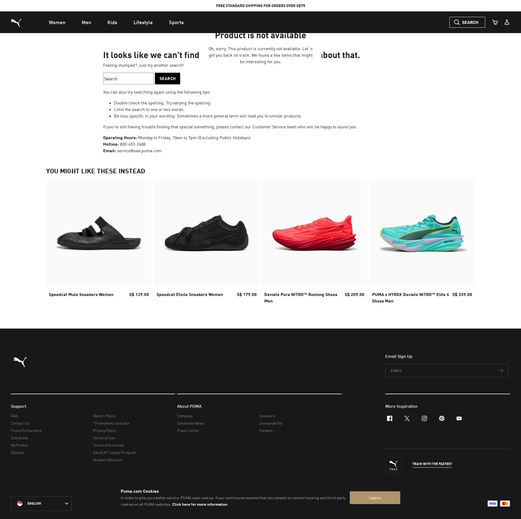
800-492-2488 (132, 144)
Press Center (188, 430)
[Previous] (54, 243)
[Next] (466, 243)
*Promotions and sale (111, 423)
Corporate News (190, 423)
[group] (99, 243)
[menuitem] (57, 22)
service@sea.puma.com (139, 150)
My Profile (19, 445)
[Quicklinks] (507, 22)
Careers (266, 430)
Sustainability (270, 423)
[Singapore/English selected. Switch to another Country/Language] (41, 503)
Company (185, 415)
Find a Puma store (26, 430)
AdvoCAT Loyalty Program (114, 452)
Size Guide (19, 437)
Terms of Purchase (108, 445)
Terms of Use (104, 437)
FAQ (14, 415)
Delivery (17, 452)
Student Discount (107, 459)
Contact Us (20, 423)
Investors (267, 415)
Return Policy (104, 415)
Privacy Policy (104, 430)
